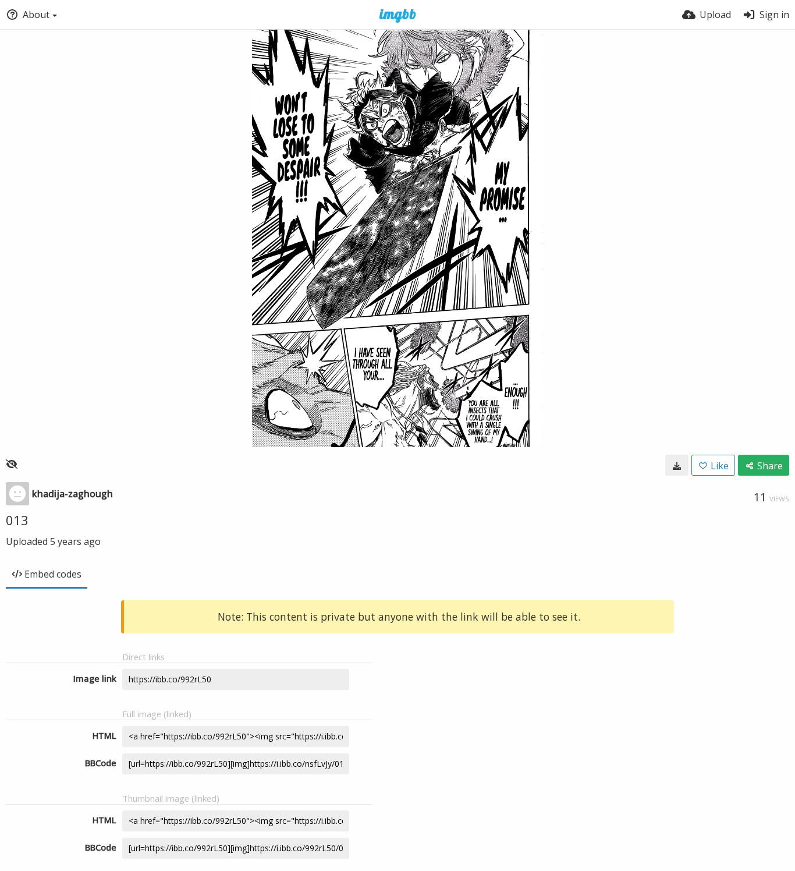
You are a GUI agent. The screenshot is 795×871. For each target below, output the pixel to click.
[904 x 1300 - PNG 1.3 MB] (676, 465)
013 (17, 520)
